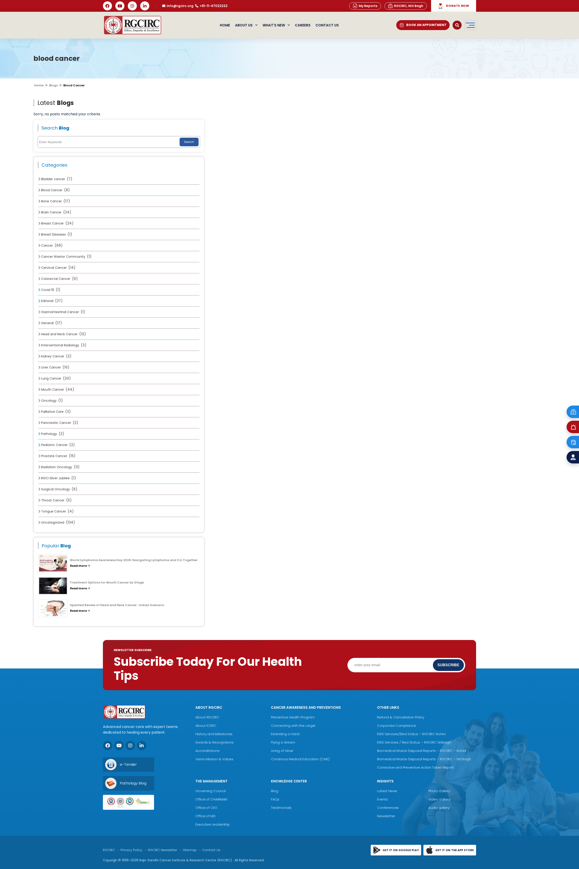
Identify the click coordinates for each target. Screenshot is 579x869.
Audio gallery (439, 807)
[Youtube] (119, 745)
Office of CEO (206, 807)
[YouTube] (119, 5)
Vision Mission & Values (214, 759)
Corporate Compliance (396, 725)
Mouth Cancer (57, 389)
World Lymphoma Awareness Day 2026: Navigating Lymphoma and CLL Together (134, 560)
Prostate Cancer (58, 456)
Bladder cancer (56, 179)
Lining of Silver (282, 750)
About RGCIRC (207, 717)
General (51, 323)
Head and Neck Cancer (63, 334)
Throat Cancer (56, 500)
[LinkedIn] (144, 5)
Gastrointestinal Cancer (62, 312)
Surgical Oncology (58, 489)
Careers (303, 25)
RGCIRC (109, 850)
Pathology (52, 434)
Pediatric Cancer (57, 445)
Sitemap (190, 850)
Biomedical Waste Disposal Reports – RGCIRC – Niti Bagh (424, 759)
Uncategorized (57, 522)
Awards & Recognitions (214, 742)
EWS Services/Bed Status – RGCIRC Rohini (411, 734)
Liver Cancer (54, 367)
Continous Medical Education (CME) (300, 759)
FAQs (275, 799)
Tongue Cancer (57, 511)
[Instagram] (132, 5)
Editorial (51, 301)
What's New (274, 25)
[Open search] (457, 25)
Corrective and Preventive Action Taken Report (415, 767)
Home (225, 25)
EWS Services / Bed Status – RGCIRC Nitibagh (414, 742)
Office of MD (205, 816)
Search (189, 142)
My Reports (368, 6)
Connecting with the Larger (293, 725)
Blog (274, 791)
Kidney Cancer (55, 356)
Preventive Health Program (293, 717)
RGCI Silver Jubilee (58, 478)
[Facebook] (107, 5)
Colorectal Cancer (59, 278)
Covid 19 (50, 290)
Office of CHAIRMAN (211, 799)
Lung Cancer (55, 378)
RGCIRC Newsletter (162, 850)
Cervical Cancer (58, 267)
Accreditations (207, 750)
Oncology (51, 400)
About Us (244, 25)
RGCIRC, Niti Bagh (408, 6)
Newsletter (386, 816)
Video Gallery (439, 799)
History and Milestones (214, 734)
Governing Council (210, 791)
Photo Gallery (439, 791)
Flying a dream (283, 742)
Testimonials (281, 807)
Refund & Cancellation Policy (400, 717)
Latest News (387, 791)
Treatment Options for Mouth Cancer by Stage (107, 582)
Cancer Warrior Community (66, 256)
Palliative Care (55, 411)
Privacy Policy (131, 850)
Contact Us (327, 25)
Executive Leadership (212, 824)
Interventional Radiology (63, 345)
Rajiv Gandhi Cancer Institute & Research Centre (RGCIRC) (186, 860)
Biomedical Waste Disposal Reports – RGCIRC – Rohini (421, 750)
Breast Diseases (56, 234)
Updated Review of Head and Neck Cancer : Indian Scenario (117, 605)
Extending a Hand (285, 734)
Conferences (388, 807)
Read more (79, 566)
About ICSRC (205, 725)
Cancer (51, 245)
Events (382, 799)
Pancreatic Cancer (59, 422)
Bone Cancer (55, 201)
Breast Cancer (57, 223)
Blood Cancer (55, 190)
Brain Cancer (55, 212)
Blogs (53, 85)
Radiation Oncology (60, 467)
